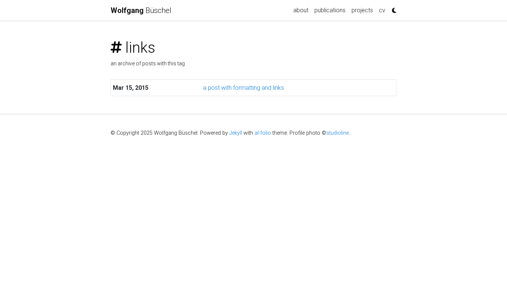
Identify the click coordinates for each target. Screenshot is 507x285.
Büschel (141, 10)
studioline (337, 133)
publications (330, 10)
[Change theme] (392, 8)
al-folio (263, 133)
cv (382, 10)
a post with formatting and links (243, 87)
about (300, 10)
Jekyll (235, 133)
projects (362, 10)
